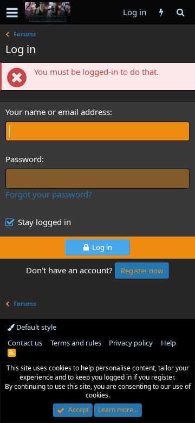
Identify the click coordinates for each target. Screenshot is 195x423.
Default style (35, 327)
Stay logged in (44, 221)
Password (23, 158)
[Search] (180, 12)
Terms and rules (75, 343)
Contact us (25, 343)
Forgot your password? (48, 194)
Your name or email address (57, 111)
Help (168, 343)
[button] (12, 12)
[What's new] (161, 12)
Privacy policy (131, 343)
